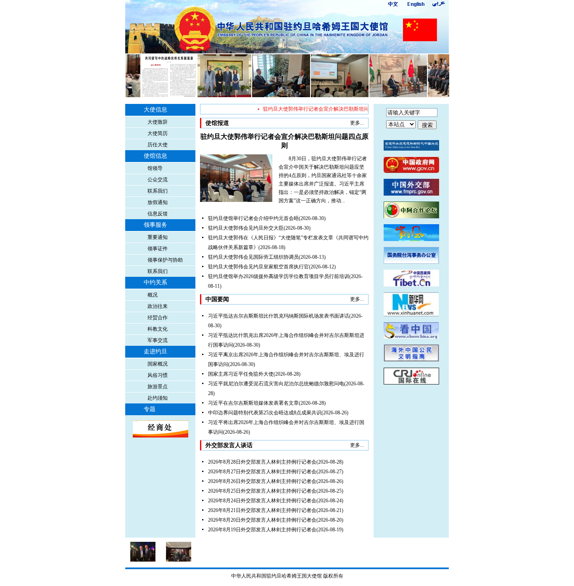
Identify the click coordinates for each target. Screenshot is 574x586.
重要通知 (157, 237)
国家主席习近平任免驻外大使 (241, 374)
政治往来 (157, 306)
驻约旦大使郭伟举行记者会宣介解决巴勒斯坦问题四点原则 (323, 109)
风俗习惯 (157, 375)
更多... (357, 123)
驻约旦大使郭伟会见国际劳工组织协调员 (253, 257)
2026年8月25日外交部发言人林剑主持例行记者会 (262, 491)
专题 (149, 409)
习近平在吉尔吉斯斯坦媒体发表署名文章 (253, 403)
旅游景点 (157, 387)
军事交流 (157, 340)
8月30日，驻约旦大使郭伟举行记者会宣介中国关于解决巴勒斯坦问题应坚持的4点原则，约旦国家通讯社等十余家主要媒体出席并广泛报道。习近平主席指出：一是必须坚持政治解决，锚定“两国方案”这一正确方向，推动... (323, 180)
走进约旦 (155, 351)
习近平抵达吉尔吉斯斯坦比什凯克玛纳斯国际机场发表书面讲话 (278, 316)
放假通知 (157, 202)
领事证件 (157, 249)
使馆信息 (155, 156)
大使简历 (157, 133)
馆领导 (155, 168)
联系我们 (157, 191)
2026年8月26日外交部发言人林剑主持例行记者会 (262, 481)
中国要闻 (217, 299)
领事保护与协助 (165, 260)
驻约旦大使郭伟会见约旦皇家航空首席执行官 (258, 267)
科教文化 (157, 329)
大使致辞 (157, 122)
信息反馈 (157, 214)
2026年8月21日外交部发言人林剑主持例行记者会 (262, 510)
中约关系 (155, 282)
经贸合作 (157, 318)
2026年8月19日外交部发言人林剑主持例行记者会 (262, 530)
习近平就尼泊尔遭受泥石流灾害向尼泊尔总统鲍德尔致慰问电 (276, 384)
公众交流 (157, 180)
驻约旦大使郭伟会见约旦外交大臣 (246, 228)
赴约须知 (157, 398)
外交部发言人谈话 (229, 445)
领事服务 (155, 225)
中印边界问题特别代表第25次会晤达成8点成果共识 (264, 413)
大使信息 (155, 109)
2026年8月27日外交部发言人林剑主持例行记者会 (262, 472)
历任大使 (157, 145)
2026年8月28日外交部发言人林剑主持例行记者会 (262, 462)
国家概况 (157, 364)
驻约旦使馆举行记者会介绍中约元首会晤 (253, 218)
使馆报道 (217, 123)
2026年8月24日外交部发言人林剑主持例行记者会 (262, 501)
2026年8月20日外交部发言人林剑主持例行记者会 (262, 520)
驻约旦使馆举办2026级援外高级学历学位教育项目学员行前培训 (278, 276)
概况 (152, 295)
